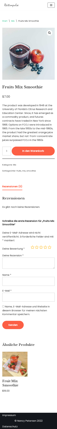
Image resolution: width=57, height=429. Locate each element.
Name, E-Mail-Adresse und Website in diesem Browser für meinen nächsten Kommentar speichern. (26, 310)
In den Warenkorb (33, 151)
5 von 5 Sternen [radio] (49, 247)
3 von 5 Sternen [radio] (41, 247)
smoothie (31, 170)
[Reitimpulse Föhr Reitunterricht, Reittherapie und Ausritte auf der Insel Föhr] (11, 5)
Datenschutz (10, 426)
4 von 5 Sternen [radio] (45, 247)
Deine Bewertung (13, 248)
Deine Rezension (13, 255)
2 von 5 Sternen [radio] (37, 247)
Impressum (9, 415)
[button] (49, 33)
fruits (19, 170)
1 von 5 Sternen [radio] (32, 247)
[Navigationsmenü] (51, 5)
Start (4, 20)
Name (6, 275)
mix (24, 170)
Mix (13, 20)
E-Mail (7, 290)
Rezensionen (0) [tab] (12, 186)
